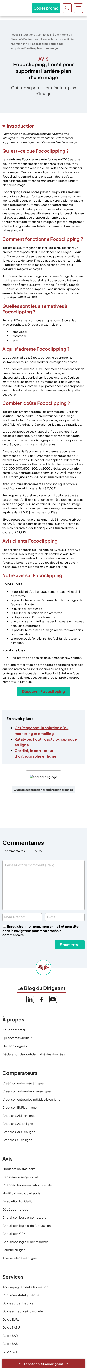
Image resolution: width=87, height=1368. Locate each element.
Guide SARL (10, 1335)
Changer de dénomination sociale (27, 1185)
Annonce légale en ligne (19, 1258)
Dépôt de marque (15, 1209)
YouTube (53, 999)
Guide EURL (10, 1319)
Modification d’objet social (21, 1193)
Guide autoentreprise (17, 1303)
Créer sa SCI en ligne (17, 1140)
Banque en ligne (13, 1250)
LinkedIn (30, 999)
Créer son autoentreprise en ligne (26, 1091)
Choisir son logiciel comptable (24, 1217)
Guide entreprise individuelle (22, 1311)
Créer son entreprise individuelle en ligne (31, 1099)
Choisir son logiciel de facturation (26, 1225)
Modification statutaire (19, 1169)
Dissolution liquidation (18, 1201)
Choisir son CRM (14, 1233)
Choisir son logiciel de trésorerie (25, 1242)
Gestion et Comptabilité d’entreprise (46, 34)
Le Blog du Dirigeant (12, 8)
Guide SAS (10, 1344)
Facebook (41, 999)
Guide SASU (11, 1327)
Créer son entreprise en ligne (23, 1083)
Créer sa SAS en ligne (17, 1123)
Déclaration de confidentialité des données (33, 1054)
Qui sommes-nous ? (17, 1038)
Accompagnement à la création (25, 1287)
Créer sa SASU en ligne (18, 1132)
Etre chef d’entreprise (24, 39)
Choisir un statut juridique (20, 1295)
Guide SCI (9, 1352)
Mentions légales (14, 1046)
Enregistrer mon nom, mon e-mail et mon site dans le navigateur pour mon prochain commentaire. (40, 930)
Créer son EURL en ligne (19, 1107)
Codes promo (46, 8)
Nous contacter (13, 1030)
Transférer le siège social (20, 1177)
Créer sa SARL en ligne (18, 1115)
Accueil (15, 34)
